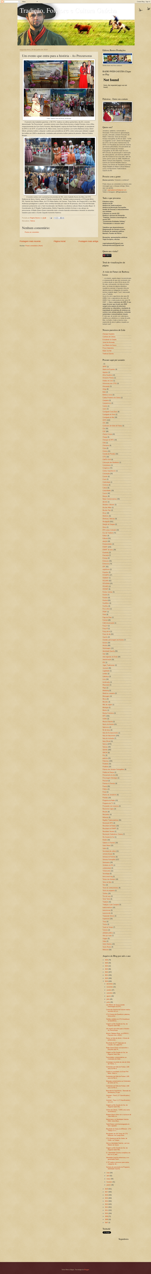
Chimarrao (106, 445)
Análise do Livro (108, 381)
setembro (110, 993)
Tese (104, 885)
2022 (106, 972)
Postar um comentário (32, 232)
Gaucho (105, 637)
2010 (106, 1213)
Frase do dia (107, 634)
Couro (104, 479)
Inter (104, 654)
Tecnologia (106, 873)
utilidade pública (108, 933)
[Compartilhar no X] (59, 218)
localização (106, 682)
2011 (106, 1210)
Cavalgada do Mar (108, 417)
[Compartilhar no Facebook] (61, 218)
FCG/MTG (106, 575)
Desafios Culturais (108, 504)
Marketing (106, 690)
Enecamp (106, 555)
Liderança (106, 676)
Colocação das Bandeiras (111, 462)
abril (108, 1176)
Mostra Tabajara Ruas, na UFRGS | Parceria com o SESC (117, 1034)
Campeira (106, 400)
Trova (104, 921)
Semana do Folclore (109, 857)
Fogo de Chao (107, 617)
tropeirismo (106, 919)
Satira (104, 848)
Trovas (105, 924)
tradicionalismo (107, 907)
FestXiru (105, 606)
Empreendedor (107, 544)
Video (104, 941)
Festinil (105, 595)
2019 (106, 981)
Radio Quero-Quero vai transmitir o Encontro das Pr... (117, 1048)
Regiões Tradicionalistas (110, 820)
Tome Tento (106, 899)
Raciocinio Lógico (108, 809)
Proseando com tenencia (111, 806)
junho (108, 1002)
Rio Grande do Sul (108, 837)
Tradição (105, 902)
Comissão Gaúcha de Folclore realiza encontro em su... (118, 1010)
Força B (105, 628)
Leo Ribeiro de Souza (109, 345)
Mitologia (105, 707)
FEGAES (106, 586)
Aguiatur (105, 372)
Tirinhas (105, 893)
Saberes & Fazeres (109, 843)
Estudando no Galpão (109, 339)
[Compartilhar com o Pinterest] (63, 218)
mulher (105, 719)
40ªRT (105, 366)
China (104, 448)
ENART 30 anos (108, 550)
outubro (109, 990)
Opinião (105, 750)
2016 (106, 1195)
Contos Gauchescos (109, 471)
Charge (105, 437)
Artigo (104, 389)
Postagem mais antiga (88, 241)
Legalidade (106, 671)
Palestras (106, 761)
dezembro (110, 984)
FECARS (105, 581)
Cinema (105, 451)
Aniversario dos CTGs (110, 383)
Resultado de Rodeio (109, 826)
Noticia (32, 221)
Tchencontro (106, 871)
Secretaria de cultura (109, 851)
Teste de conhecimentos (110, 888)
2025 (106, 963)
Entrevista (106, 564)
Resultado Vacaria (108, 831)
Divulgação (106, 521)
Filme (104, 614)
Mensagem (106, 696)
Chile (104, 443)
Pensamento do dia (109, 775)
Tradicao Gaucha (108, 353)
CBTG (105, 420)
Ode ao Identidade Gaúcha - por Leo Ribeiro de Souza (117, 1144)
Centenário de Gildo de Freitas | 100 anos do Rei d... (117, 1067)
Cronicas (105, 485)
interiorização (107, 659)
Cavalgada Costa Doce (110, 412)
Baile (104, 392)
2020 (106, 978)
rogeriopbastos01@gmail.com (116, 190)
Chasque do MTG (108, 440)
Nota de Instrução (108, 738)
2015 (106, 1198)
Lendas (105, 673)
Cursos (105, 493)
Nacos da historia (108, 724)
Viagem (105, 938)
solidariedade (107, 868)
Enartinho (106, 552)
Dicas (104, 513)
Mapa (104, 688)
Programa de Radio (109, 800)
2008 (106, 1219)
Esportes (105, 572)
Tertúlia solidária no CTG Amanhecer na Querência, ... (118, 1020)
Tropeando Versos (108, 916)
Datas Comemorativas (110, 499)
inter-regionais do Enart (110, 657)
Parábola (105, 766)
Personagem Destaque (110, 778)
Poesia (105, 786)
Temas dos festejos (109, 879)
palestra (105, 758)
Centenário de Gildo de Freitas (112, 426)
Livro (104, 679)
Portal (104, 792)
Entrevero (106, 561)
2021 (106, 975)
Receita (105, 812)
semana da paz (107, 854)
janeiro (109, 1185)
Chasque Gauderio (108, 334)
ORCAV (105, 752)
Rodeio (105, 840)
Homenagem (107, 648)
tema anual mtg (108, 876)
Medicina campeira (109, 693)
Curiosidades (107, 490)
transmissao (106, 910)
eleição (105, 541)
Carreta (105, 406)
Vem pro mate (107, 935)
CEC (104, 423)
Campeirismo (107, 403)
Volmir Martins (107, 944)
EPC (104, 566)
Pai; (104, 755)
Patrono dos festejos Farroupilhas (113, 769)
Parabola (105, 764)
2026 (106, 960)
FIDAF (105, 612)
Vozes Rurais (107, 947)
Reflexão (105, 817)
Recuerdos (106, 814)
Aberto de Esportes (109, 369)
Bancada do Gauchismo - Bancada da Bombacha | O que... (118, 1091)
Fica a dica (106, 609)
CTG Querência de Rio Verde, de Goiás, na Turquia (116, 1139)
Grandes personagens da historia (113, 640)
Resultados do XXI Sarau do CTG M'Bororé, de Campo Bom (117, 1134)
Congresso (106, 468)
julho (108, 999)
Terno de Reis (107, 882)
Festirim (105, 597)
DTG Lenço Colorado (109, 530)
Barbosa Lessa (107, 395)
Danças (105, 496)
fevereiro (110, 1182)
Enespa (105, 558)
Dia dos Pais (107, 510)
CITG (104, 457)
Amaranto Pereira (108, 378)
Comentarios (107, 465)
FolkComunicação (108, 623)
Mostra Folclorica (108, 713)
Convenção (106, 473)
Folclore (105, 620)
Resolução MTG (108, 823)
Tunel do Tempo (108, 927)
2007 (106, 1222)
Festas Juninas (107, 592)
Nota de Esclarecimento (110, 733)
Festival (105, 600)
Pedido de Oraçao (108, 772)
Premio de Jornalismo (110, 795)
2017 (106, 1192)
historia (105, 643)
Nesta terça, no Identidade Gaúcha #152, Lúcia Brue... (117, 1120)
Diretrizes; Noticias (109, 519)
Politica (105, 789)
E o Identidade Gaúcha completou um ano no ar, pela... (118, 1153)
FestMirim (106, 603)
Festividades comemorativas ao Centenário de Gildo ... (116, 1058)
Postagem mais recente (30, 241)
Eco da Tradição (108, 533)
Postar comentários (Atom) (34, 246)
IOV (104, 662)
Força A (105, 626)
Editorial (105, 538)
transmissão (106, 913)
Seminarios (106, 862)
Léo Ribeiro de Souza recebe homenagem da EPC (115, 1005)
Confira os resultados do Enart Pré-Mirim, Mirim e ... (117, 1072)
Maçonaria (106, 685)
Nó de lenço (106, 730)
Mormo (105, 710)
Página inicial (59, 241)
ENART (105, 547)
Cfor (104, 428)
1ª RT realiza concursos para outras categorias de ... (117, 1163)
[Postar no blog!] (57, 218)
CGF (104, 431)
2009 (106, 1216)
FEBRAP (105, 578)
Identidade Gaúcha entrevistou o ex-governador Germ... (117, 1158)
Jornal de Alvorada (108, 342)
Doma (104, 527)
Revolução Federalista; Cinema (113, 834)
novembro (110, 987)
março (109, 1179)
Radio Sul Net (107, 351)
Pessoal (105, 781)
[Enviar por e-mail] (55, 218)
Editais (105, 535)
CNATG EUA (107, 459)
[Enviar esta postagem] (50, 218)
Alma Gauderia (107, 375)
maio (108, 1173)
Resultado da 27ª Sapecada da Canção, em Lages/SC (116, 1043)
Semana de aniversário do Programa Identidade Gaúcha (117, 1168)
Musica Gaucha (108, 721)
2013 (106, 1204)
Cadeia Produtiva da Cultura (111, 397)
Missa (104, 699)
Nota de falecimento (109, 735)
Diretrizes (106, 516)
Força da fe (106, 631)
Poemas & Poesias (109, 783)
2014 (106, 1201)
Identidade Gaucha (109, 651)
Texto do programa (109, 890)
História (105, 645)
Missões (105, 702)
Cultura (105, 488)
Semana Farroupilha (109, 859)
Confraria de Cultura (109, 337)
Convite (105, 476)
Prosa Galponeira (108, 348)
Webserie (106, 950)
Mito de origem (107, 704)
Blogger (86, 1269)
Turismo (105, 930)
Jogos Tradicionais (109, 665)
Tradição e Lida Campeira (111, 904)
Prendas (105, 797)
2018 (106, 1189)
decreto (105, 502)
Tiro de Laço (107, 896)
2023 (106, 969)
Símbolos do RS (108, 865)
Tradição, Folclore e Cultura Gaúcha (68, 10)
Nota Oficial (106, 741)
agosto (109, 996)
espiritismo (106, 569)
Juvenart (105, 668)
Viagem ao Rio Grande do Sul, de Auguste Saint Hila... (117, 1024)
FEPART (105, 589)
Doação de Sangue (109, 524)
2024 (106, 966)
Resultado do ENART (109, 828)
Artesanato (106, 386)
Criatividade (106, 482)
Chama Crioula (107, 434)
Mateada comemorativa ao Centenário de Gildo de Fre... (118, 1082)
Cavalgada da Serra (109, 414)
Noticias (105, 747)
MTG (104, 716)
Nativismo (106, 727)
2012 (106, 1207)
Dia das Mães (107, 507)
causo (104, 409)
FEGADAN (106, 583)
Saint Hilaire (106, 845)
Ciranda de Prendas (109, 454)
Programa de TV (108, 803)
